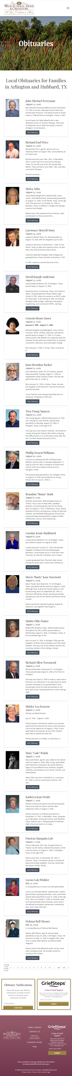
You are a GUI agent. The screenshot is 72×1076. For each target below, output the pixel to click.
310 (64, 968)
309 (59, 968)
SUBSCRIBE (18, 1008)
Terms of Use (36, 1072)
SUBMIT (54, 1004)
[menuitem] (34, 1027)
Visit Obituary (32, 132)
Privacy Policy (26, 1072)
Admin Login (46, 1072)
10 (49, 968)
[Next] (68, 967)
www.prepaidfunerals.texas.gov (37, 1064)
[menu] (67, 8)
